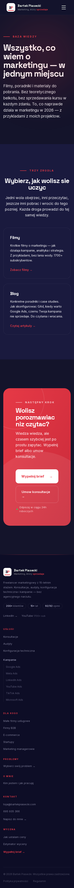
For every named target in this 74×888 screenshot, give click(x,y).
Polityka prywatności (15, 881)
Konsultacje (10, 636)
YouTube (33, 615)
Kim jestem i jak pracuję (18, 783)
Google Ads (13, 666)
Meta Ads (11, 673)
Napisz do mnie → (15, 819)
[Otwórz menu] (63, 7)
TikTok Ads (13, 693)
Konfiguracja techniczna (19, 650)
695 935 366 (11, 811)
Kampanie (9, 659)
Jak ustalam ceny (14, 837)
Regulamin (39, 881)
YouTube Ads (14, 686)
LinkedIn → (10, 615)
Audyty (7, 643)
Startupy (8, 741)
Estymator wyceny (15, 844)
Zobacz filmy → (21, 270)
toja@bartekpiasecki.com (19, 804)
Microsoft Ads (14, 699)
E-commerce (11, 735)
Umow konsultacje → (36, 494)
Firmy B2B (9, 728)
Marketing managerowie (19, 748)
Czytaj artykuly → (23, 325)
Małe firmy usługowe (16, 721)
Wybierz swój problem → (19, 766)
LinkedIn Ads (14, 680)
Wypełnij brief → (14, 851)
